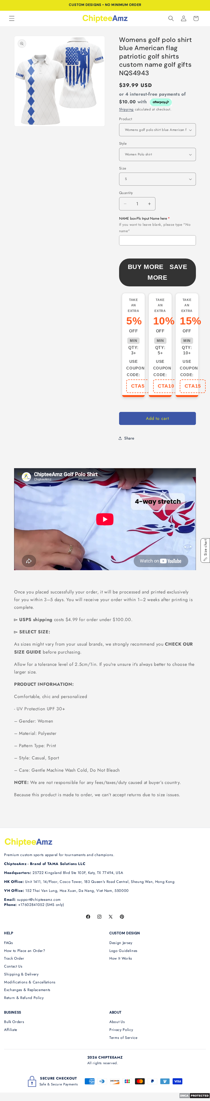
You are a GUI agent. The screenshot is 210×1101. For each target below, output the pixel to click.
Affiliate (10, 1029)
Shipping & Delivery (21, 974)
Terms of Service (123, 1037)
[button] (12, 18)
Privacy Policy (121, 1029)
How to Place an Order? (24, 950)
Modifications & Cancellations (30, 982)
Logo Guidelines (123, 950)
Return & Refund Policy (24, 997)
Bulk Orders (14, 1021)
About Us (117, 1021)
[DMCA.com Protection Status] (194, 1097)
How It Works (120, 958)
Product (125, 118)
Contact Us (13, 966)
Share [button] (129, 438)
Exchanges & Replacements (27, 989)
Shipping (126, 109)
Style (123, 143)
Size (122, 168)
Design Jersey (120, 942)
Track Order (14, 958)
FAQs (8, 942)
